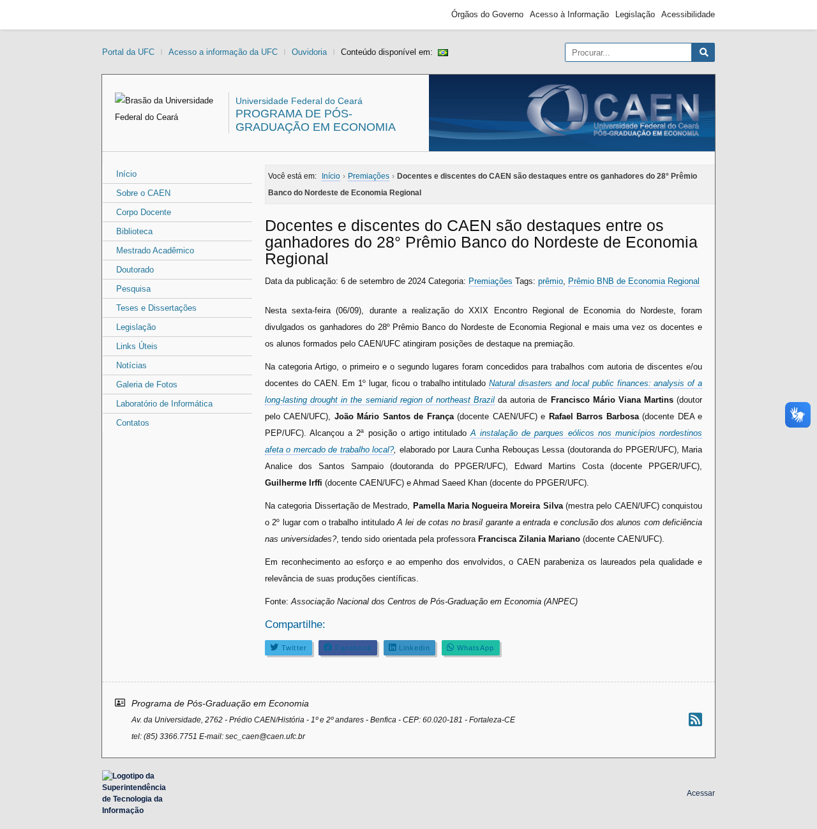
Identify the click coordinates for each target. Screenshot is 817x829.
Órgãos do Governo (487, 14)
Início (126, 174)
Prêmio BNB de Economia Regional (634, 281)
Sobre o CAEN (143, 193)
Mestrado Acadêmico (155, 250)
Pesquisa (133, 289)
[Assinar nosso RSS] (695, 719)
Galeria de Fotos (146, 384)
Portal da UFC (128, 52)
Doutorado (135, 269)
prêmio (550, 281)
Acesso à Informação (569, 14)
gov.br (125, 14)
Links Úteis (137, 346)
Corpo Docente (143, 212)
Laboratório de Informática (164, 403)
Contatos (132, 423)
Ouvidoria (309, 52)
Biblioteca (134, 231)
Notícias (131, 365)
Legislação (635, 14)
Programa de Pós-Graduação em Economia (316, 120)
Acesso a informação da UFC (223, 52)
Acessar (701, 793)
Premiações (490, 281)
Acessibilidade (688, 14)
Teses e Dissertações (156, 308)
